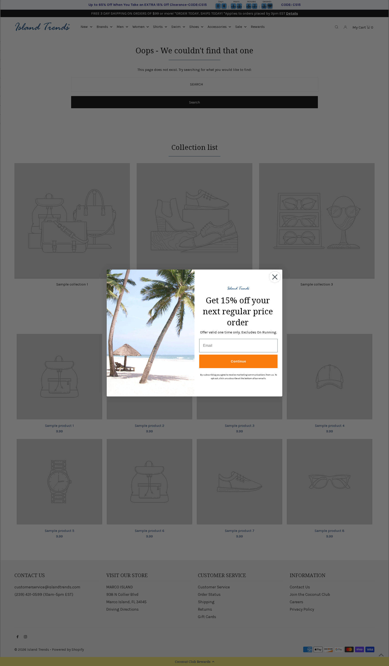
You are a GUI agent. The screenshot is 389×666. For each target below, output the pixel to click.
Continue (238, 361)
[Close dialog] (274, 277)
